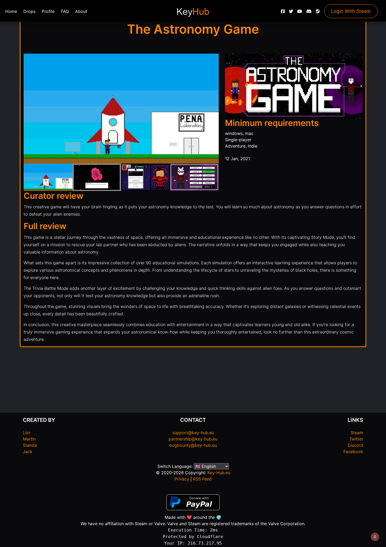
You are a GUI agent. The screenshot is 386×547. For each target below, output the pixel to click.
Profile (48, 11)
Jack (27, 451)
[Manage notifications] (375, 537)
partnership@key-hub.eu (193, 439)
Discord (355, 445)
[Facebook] (283, 13)
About (81, 11)
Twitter (356, 439)
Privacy (181, 479)
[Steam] (318, 13)
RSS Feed (202, 479)
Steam (357, 432)
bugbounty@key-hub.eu (193, 445)
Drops (29, 11)
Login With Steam (351, 11)
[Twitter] (291, 13)
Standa (30, 445)
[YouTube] (299, 13)
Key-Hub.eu (218, 472)
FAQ (65, 11)
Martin (29, 439)
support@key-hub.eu (193, 432)
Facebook (353, 451)
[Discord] (308, 13)
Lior (26, 432)
